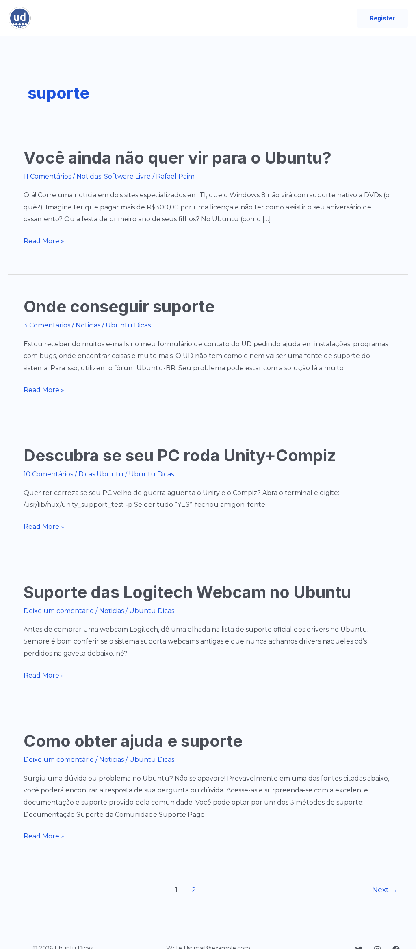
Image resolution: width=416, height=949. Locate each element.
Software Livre (127, 176)
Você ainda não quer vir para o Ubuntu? (178, 158)
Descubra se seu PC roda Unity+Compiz (180, 455)
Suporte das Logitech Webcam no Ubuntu (187, 592)
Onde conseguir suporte (119, 306)
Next (384, 889)
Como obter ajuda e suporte (133, 741)
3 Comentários (47, 325)
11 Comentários (47, 176)
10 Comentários (48, 474)
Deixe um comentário (59, 611)
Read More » (44, 242)
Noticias (88, 176)
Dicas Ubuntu (101, 474)
